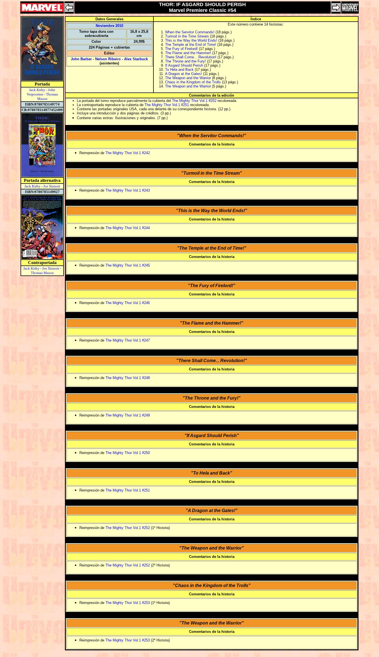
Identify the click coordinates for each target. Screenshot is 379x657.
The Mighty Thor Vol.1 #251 (167, 105)
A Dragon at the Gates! (183, 74)
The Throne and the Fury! (185, 61)
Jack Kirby (37, 90)
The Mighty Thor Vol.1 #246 (127, 303)
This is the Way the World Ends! (191, 40)
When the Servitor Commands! (189, 32)
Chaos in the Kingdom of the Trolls (193, 82)
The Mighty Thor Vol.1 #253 (127, 603)
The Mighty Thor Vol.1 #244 (127, 228)
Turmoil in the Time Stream (187, 36)
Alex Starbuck (136, 59)
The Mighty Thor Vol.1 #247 (127, 340)
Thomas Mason (42, 273)
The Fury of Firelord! (181, 49)
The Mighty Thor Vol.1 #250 (127, 453)
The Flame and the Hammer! (188, 53)
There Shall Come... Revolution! (190, 57)
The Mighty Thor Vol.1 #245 (127, 265)
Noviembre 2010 (109, 26)
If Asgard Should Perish (184, 65)
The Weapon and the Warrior (188, 78)
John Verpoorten (41, 92)
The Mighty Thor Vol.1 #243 (127, 190)
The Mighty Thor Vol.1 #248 (127, 378)
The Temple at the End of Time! (190, 44)
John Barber (81, 59)
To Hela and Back (179, 69)
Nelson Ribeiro (108, 59)
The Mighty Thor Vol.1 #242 (127, 153)
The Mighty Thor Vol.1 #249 (127, 415)
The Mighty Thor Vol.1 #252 (194, 101)
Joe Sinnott (51, 186)
